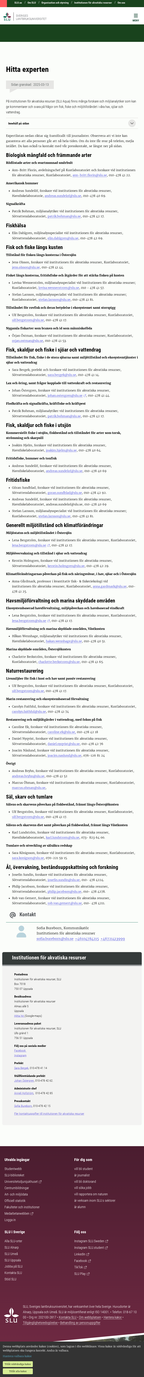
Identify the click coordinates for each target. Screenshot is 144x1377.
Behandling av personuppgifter (80, 1323)
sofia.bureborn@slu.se (55, 939)
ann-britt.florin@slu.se (90, 175)
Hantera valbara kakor (17, 1356)
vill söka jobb (83, 1188)
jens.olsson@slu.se (26, 267)
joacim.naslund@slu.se (64, 755)
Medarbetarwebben (16, 1213)
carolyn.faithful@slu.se (29, 711)
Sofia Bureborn (23, 1106)
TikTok (78, 1267)
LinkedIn (79, 1254)
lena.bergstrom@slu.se (29, 545)
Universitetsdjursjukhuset (21, 1182)
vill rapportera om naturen (91, 1194)
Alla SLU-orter (13, 1241)
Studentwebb (13, 1169)
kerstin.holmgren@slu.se (66, 566)
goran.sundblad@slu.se (65, 493)
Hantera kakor (113, 1317)
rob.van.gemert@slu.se (65, 903)
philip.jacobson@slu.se (64, 891)
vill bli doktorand (85, 1182)
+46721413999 (112, 939)
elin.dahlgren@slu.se (63, 238)
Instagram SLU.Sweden (89, 1241)
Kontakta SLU (13, 1273)
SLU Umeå (11, 1254)
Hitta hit (19, 1016)
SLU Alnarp (11, 1247)
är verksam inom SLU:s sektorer (94, 1200)
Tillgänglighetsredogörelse (40, 1323)
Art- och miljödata (16, 1194)
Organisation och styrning (55, 2)
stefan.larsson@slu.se (54, 299)
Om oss (121, 2)
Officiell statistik (15, 1201)
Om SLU (32, 2)
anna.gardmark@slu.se (110, 586)
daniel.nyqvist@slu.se (64, 744)
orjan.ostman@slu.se (27, 341)
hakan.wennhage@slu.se (64, 641)
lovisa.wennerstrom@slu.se (58, 288)
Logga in (10, 1220)
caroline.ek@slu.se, (62, 732)
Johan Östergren (24, 1080)
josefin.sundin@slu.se (64, 880)
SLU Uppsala (12, 1260)
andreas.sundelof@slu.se (63, 196)
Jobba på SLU (13, 1266)
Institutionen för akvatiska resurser (93, 2)
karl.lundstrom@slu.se (62, 837)
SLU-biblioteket (14, 1175)
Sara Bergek (21, 1068)
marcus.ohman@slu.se (28, 788)
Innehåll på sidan (18, 123)
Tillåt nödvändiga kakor (18, 1364)
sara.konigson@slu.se (28, 858)
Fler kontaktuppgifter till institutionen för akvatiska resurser (49, 1113)
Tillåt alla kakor (18, 1371)
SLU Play (80, 1274)
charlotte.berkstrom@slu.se (59, 662)
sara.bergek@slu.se (62, 375)
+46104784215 (87, 939)
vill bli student (83, 1169)
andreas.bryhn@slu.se (28, 776)
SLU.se (18, 2)
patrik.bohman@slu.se (64, 216)
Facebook (20, 1050)
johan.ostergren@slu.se (65, 395)
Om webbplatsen (90, 1317)
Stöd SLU (10, 1279)
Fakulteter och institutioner (22, 1207)
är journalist (82, 1175)
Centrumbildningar (16, 1188)
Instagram (20, 1055)
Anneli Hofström (23, 1093)
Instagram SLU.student (89, 1248)
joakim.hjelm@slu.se (61, 450)
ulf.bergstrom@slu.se (28, 320)
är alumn (80, 1207)
